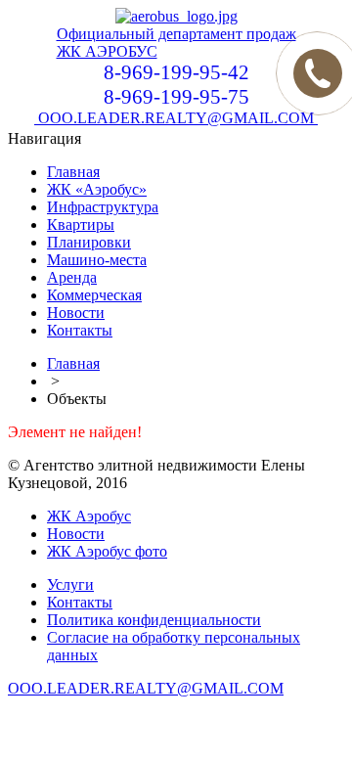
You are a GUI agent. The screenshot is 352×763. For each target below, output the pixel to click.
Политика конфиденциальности (154, 619)
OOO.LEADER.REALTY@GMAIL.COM (176, 118)
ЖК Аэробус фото (107, 551)
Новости (76, 312)
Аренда (72, 277)
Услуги (70, 584)
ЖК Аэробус (89, 516)
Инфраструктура (102, 207)
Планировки (89, 242)
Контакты (79, 330)
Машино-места (97, 259)
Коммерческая (94, 295)
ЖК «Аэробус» (97, 189)
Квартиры (80, 224)
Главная (73, 171)
